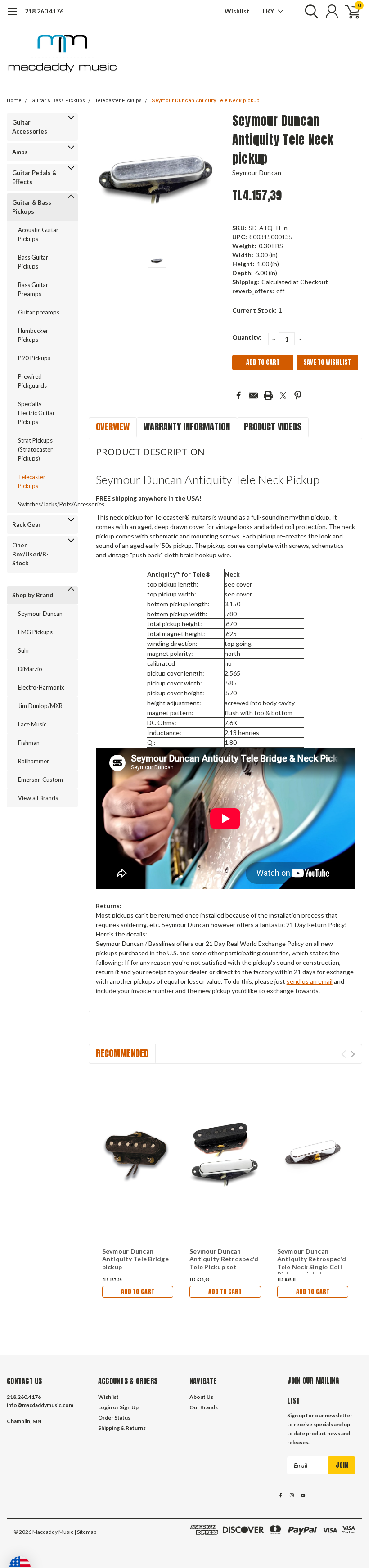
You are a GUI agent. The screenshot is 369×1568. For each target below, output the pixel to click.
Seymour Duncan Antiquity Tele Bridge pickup (135, 1259)
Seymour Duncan (40, 613)
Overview (113, 427)
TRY (268, 11)
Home (14, 100)
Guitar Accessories (29, 127)
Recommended (122, 1053)
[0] (349, 11)
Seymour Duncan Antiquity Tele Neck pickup (206, 100)
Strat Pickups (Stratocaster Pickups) (35, 449)
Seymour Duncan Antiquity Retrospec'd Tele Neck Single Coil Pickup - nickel (311, 1263)
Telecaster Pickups (118, 100)
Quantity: (246, 337)
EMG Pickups (35, 632)
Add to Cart (137, 1291)
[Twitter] (283, 395)
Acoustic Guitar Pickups (38, 234)
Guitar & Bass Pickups (58, 100)
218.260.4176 (44, 11)
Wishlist (237, 11)
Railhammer (33, 761)
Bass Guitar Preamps (33, 289)
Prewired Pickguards (32, 381)
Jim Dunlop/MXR (40, 705)
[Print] (268, 395)
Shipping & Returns (122, 1428)
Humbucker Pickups (33, 335)
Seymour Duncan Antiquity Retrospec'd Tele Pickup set (223, 1259)
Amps (20, 152)
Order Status (114, 1417)
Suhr (24, 650)
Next (353, 1054)
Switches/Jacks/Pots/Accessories (42, 504)
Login (105, 1407)
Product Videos (273, 427)
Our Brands (203, 1407)
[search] (309, 11)
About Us (201, 1396)
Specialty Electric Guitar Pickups (36, 413)
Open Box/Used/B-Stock (30, 554)
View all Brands (38, 798)
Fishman (29, 742)
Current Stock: (257, 310)
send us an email (310, 981)
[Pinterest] (297, 395)
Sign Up (129, 1407)
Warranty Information (187, 427)
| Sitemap (85, 1531)
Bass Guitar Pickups (33, 262)
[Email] (253, 395)
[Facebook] (238, 395)
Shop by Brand (32, 595)
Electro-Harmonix (41, 687)
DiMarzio (30, 668)
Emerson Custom (40, 779)
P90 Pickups (34, 358)
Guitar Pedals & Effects (34, 177)
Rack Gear (26, 524)
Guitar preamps (38, 312)
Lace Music (32, 724)
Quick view (138, 1154)
